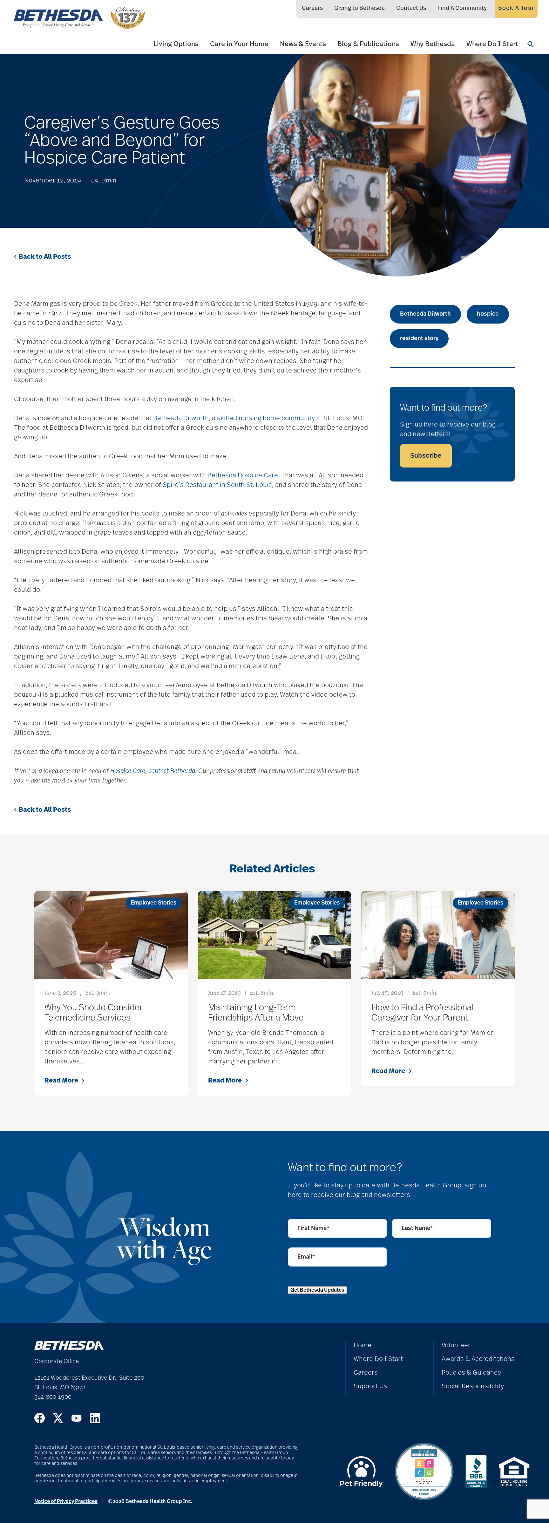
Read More (61, 1080)
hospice (488, 314)
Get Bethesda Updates (317, 1290)
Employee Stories (153, 903)
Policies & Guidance (471, 1372)
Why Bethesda (432, 44)
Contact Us (411, 8)
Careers (312, 8)
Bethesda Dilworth (181, 418)
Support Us (370, 1386)
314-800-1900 (52, 1397)
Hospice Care (127, 771)
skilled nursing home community (266, 418)
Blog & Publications (368, 44)
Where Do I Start (492, 44)
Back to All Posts (45, 257)
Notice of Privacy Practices (66, 1501)
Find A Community (462, 8)
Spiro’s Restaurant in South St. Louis (217, 485)
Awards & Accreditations (478, 1359)
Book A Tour (516, 8)
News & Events (303, 44)
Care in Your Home (239, 44)
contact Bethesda (171, 771)
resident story (419, 338)
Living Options (176, 44)
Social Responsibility (473, 1386)
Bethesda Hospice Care (242, 475)
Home (362, 1345)
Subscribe (426, 456)
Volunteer (456, 1345)
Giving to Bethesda (359, 8)
